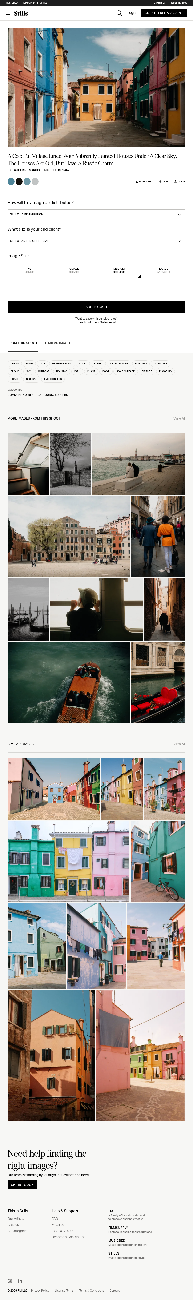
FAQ (55, 1218)
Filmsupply (29, 3)
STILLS (113, 1253)
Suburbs (61, 394)
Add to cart (96, 307)
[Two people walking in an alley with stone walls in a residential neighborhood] (164, 609)
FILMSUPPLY (118, 1227)
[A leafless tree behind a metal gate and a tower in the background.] (70, 464)
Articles (13, 1225)
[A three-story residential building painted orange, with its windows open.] (51, 1055)
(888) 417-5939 (179, 3)
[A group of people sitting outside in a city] (138, 464)
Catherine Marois (26, 170)
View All (179, 418)
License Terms (64, 1290)
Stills (43, 3)
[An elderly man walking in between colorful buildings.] (156, 946)
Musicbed (12, 3)
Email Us (58, 1225)
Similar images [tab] (58, 343)
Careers (115, 1290)
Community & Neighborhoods (30, 394)
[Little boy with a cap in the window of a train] (96, 609)
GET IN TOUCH (22, 1185)
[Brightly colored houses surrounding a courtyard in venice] (54, 789)
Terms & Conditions (91, 1290)
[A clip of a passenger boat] (69, 682)
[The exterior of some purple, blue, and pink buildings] (96, 946)
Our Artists (16, 1218)
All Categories (18, 1231)
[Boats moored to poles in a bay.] (28, 609)
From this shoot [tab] (23, 343)
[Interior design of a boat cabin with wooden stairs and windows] (28, 464)
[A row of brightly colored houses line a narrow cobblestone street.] (122, 789)
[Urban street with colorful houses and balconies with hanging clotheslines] (164, 789)
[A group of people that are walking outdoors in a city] (158, 536)
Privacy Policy (40, 1290)
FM (110, 1211)
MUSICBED (116, 1240)
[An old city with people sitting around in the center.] (69, 536)
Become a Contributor (68, 1237)
